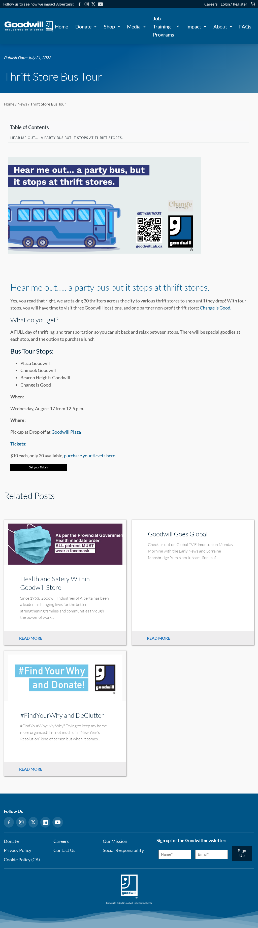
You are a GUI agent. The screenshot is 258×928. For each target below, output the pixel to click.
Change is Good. (215, 308)
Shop (109, 26)
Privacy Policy (17, 850)
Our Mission (115, 841)
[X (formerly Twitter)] (93, 4)
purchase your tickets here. (90, 455)
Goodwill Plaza (66, 432)
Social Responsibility (123, 850)
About (220, 26)
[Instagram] (86, 4)
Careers (211, 4)
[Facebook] (79, 4)
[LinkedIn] (45, 822)
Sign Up (242, 853)
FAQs (245, 26)
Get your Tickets (39, 467)
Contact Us (64, 850)
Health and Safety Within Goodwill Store (55, 583)
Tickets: (18, 443)
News (22, 103)
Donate (83, 26)
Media (134, 26)
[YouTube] (100, 4)
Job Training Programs (163, 26)
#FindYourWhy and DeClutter (62, 715)
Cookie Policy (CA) (22, 859)
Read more (30, 638)
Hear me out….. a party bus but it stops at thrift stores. (109, 287)
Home (61, 26)
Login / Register (234, 4)
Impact (193, 26)
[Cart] (252, 4)
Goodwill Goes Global (178, 534)
